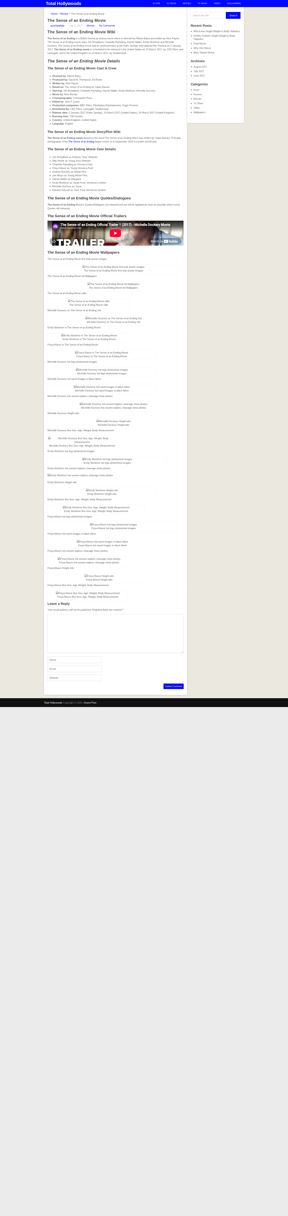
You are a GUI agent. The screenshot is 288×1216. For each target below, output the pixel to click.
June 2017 (199, 75)
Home (54, 13)
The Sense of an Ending (81, 141)
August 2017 (200, 66)
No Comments (107, 25)
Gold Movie (200, 43)
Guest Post (90, 702)
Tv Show (202, 3)
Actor (156, 3)
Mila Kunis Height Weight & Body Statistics (217, 31)
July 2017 (199, 71)
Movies (187, 3)
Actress (171, 3)
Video (217, 3)
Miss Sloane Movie (204, 52)
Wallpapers (234, 3)
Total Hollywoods (63, 3)
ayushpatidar (57, 25)
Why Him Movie (202, 48)
